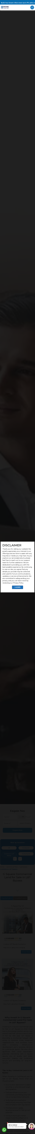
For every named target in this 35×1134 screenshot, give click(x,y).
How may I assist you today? (16, 1125)
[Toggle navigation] (32, 7)
